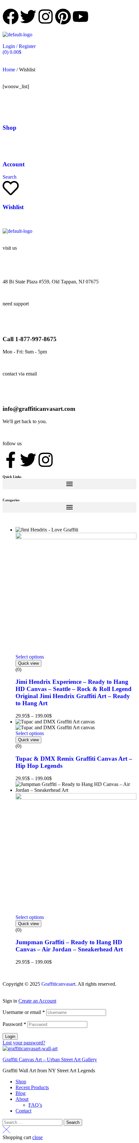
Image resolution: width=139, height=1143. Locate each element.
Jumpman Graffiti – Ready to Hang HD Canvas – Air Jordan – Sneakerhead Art (69, 946)
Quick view (28, 663)
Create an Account (37, 1001)
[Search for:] (33, 1122)
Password (14, 1024)
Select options (30, 657)
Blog (21, 1093)
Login (10, 1036)
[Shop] (11, 109)
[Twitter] (28, 460)
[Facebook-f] (11, 460)
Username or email (24, 1012)
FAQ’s (35, 1105)
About (22, 1099)
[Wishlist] (11, 188)
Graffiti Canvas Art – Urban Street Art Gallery (50, 1059)
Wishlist (13, 207)
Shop (9, 127)
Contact (23, 1110)
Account (14, 164)
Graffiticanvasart (58, 984)
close (37, 1137)
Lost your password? (24, 1042)
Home (9, 69)
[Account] (11, 145)
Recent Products (32, 1087)
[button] (69, 484)
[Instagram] (45, 460)
